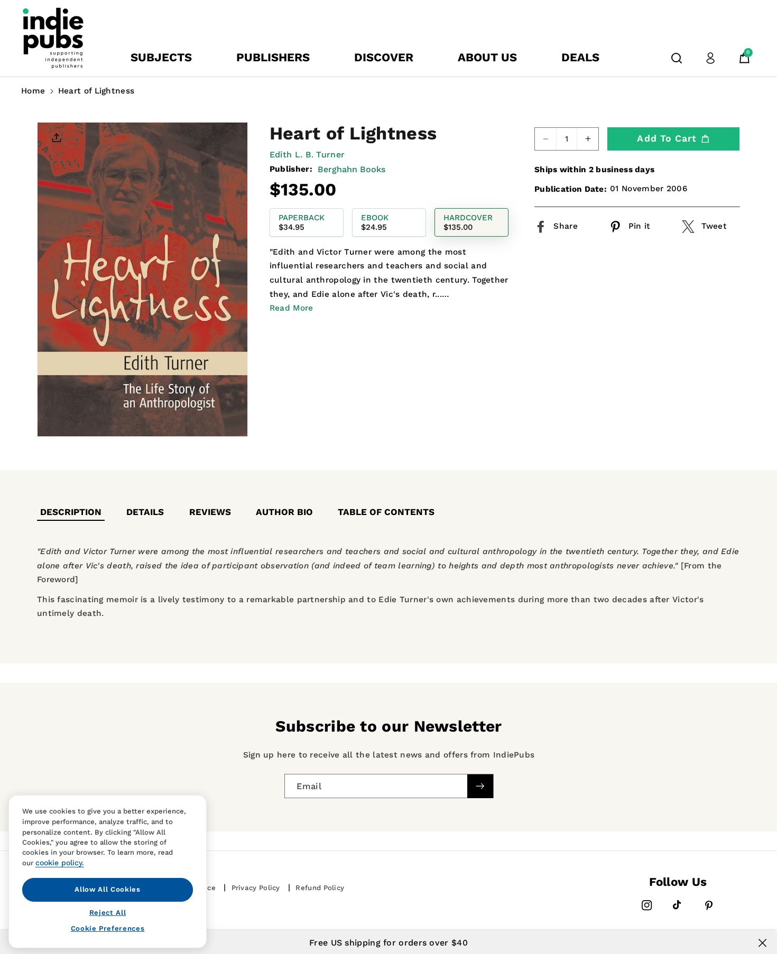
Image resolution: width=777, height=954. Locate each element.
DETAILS (145, 512)
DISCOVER (383, 57)
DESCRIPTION (70, 512)
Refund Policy (319, 888)
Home (33, 91)
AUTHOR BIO (284, 512)
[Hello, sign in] (710, 58)
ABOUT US (487, 57)
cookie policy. (59, 862)
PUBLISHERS (273, 57)
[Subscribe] (480, 786)
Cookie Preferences (108, 928)
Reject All (107, 912)
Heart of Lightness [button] (96, 91)
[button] (676, 58)
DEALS (580, 57)
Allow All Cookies (107, 889)
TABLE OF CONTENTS (386, 512)
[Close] (762, 943)
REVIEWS (210, 512)
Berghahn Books (351, 169)
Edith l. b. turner (307, 154)
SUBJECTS (161, 57)
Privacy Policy (256, 888)
